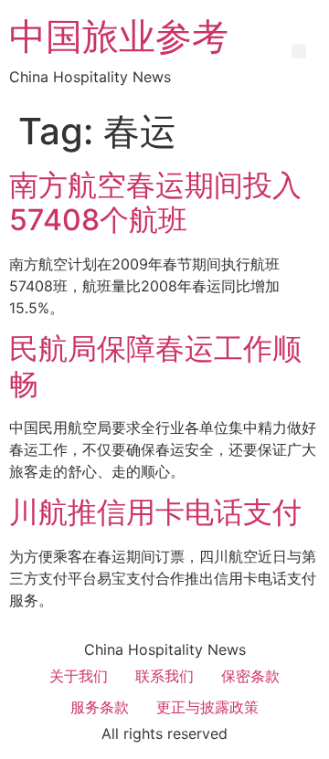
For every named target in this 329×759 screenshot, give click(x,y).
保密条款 (250, 676)
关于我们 (78, 676)
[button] (299, 51)
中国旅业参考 (118, 36)
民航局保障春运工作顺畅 (155, 366)
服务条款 (99, 707)
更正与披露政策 (207, 707)
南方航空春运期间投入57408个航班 (155, 202)
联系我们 (164, 676)
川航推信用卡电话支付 (155, 512)
